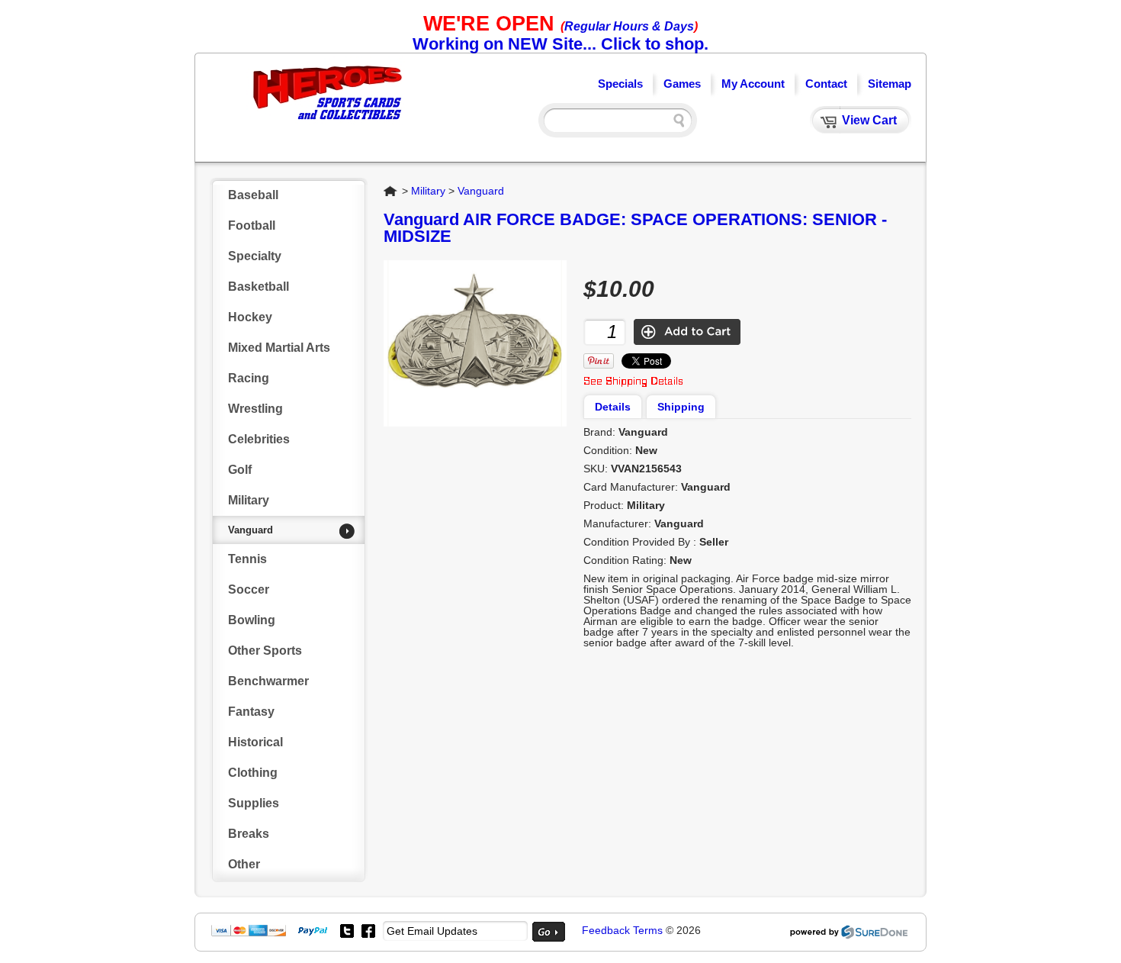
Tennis (247, 558)
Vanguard (250, 530)
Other (244, 864)
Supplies (253, 803)
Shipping (681, 407)
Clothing (253, 772)
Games (682, 83)
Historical (255, 742)
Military (248, 500)
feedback (606, 930)
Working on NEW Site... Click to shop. (560, 43)
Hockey (250, 317)
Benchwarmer (268, 681)
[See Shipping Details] (633, 383)
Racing (248, 378)
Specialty (254, 256)
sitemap (889, 83)
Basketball (258, 286)
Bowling (251, 620)
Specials (620, 83)
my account (753, 83)
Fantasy (251, 711)
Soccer (248, 589)
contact (826, 83)
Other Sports (265, 650)
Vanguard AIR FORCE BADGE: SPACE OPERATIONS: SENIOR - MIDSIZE (635, 228)
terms (648, 930)
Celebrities (259, 439)
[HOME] (328, 121)
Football (251, 225)
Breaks (248, 833)
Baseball (253, 194)
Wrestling (255, 408)
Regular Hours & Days (629, 26)
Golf (240, 469)
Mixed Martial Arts (279, 347)
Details (613, 407)
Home (391, 190)
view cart (869, 120)
